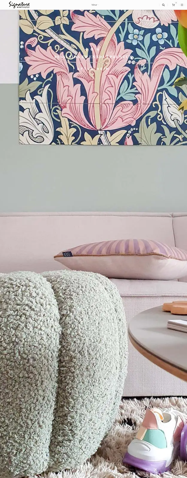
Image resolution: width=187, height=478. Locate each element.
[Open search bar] (163, 5)
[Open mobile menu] (182, 5)
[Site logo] (19, 4)
